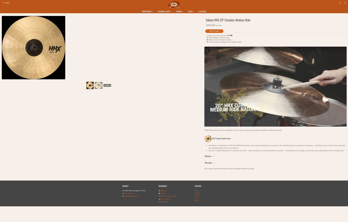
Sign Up (163, 199)
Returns (197, 195)
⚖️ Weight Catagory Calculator (168, 196)
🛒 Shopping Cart (164, 202)
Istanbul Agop (164, 11)
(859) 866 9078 (129, 193)
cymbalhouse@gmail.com (131, 196)
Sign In (169, 199)
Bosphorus (147, 11)
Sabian (179, 11)
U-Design (202, 11)
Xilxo (190, 11)
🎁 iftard (163, 190)
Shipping (197, 193)
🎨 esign (162, 193)
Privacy (197, 198)
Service (197, 200)
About (196, 190)
